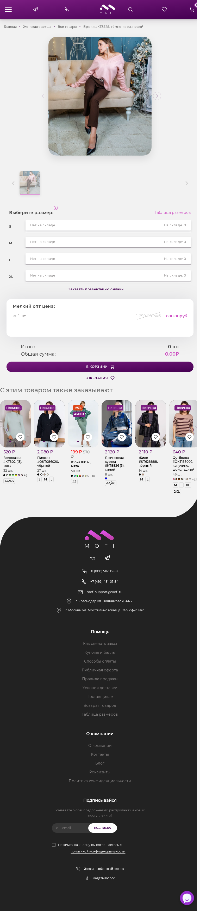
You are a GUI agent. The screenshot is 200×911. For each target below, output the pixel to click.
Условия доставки (100, 687)
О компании (100, 745)
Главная (10, 27)
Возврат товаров (100, 705)
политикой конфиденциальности (98, 851)
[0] (192, 9)
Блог (99, 763)
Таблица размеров (173, 213)
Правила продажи (100, 679)
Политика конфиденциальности (100, 781)
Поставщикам (99, 696)
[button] (157, 96)
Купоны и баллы (100, 652)
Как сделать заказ (100, 643)
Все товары (67, 27)
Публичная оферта (100, 670)
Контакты (100, 754)
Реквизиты (99, 772)
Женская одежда (37, 27)
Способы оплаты (100, 661)
